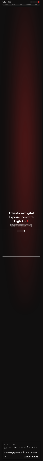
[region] (21, 450)
